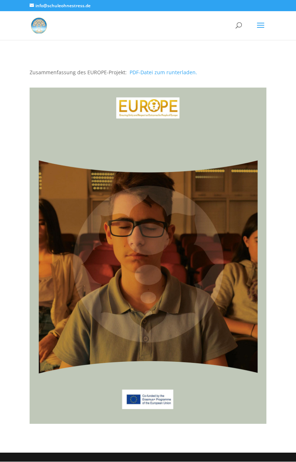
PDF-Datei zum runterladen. (163, 72)
